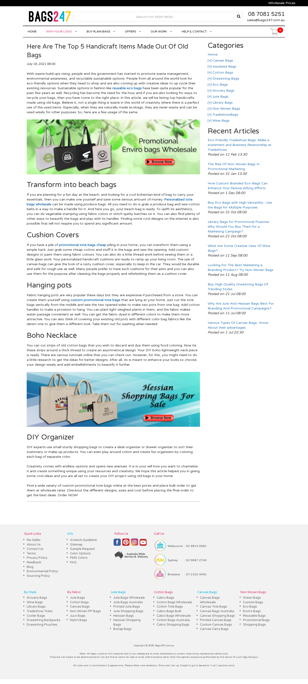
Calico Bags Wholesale (174, 616)
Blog (30, 567)
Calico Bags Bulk (169, 611)
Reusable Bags (254, 616)
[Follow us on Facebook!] (117, 544)
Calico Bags (165, 598)
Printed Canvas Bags (215, 620)
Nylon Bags (78, 620)
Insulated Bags (224, 66)
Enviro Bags (252, 611)
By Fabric (74, 592)
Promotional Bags (256, 620)
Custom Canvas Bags (216, 625)
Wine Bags (221, 121)
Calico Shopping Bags (173, 625)
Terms (31, 553)
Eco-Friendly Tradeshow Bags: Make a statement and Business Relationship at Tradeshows (239, 145)
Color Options (80, 553)
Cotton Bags (222, 72)
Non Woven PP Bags (85, 611)
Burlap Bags (122, 629)
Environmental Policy (42, 571)
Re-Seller (34, 540)
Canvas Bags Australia (217, 611)
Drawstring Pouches (42, 625)
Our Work (159, 31)
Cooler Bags (36, 616)
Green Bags (252, 598)
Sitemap (76, 544)
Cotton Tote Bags (170, 607)
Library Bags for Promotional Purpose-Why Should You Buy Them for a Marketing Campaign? (239, 226)
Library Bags (222, 102)
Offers (131, 31)
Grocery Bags (223, 90)
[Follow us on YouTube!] (143, 544)
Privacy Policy (37, 558)
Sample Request (82, 549)
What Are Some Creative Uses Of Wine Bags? (239, 248)
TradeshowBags (225, 115)
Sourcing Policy (38, 576)
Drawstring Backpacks (43, 620)
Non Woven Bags (226, 109)
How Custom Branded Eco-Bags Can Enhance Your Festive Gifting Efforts (238, 185)
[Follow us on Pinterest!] (125, 544)
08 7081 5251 (266, 14)
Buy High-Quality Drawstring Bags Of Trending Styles (238, 286)
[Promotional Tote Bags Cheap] (113, 173)
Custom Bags (253, 602)
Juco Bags (77, 616)
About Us (34, 544)
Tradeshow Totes (39, 611)
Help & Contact (194, 31)
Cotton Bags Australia (173, 620)
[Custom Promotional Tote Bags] (113, 426)
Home (32, 31)
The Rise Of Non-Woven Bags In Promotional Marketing (233, 166)
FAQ (73, 562)
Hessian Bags (123, 616)
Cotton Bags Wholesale (174, 602)
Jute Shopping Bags (128, 611)
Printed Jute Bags (126, 607)
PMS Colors (79, 558)
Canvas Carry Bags (214, 629)
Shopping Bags (254, 625)
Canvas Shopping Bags (217, 616)
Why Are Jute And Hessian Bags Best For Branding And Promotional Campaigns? (241, 305)
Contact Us (35, 549)
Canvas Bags (222, 60)
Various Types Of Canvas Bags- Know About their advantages (238, 325)
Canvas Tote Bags (213, 607)
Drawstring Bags (225, 78)
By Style (30, 592)
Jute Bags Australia (128, 602)
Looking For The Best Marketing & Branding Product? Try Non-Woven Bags (240, 267)
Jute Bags (220, 96)
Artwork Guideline (83, 540)
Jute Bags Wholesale (129, 598)
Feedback (34, 562)
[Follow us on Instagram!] (134, 544)
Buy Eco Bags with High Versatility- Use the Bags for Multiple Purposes (240, 205)
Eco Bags (220, 84)
